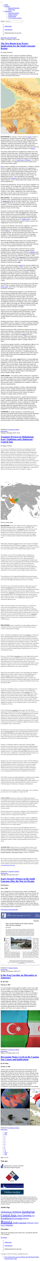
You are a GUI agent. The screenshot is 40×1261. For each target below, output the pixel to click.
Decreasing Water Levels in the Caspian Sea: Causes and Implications (20, 1058)
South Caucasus (20, 1223)
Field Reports (12, 16)
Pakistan (26, 1218)
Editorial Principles (13, 8)
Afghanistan (6, 1212)
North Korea (20, 160)
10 (5, 1151)
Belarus (28, 160)
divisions (14, 178)
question (21, 265)
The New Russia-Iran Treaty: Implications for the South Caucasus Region (18, 46)
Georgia (27, 1215)
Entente (33, 148)
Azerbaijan (28, 1211)
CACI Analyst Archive (15, 18)
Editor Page (11, 9)
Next (5, 1152)
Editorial (6, 6)
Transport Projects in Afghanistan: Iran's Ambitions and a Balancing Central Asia (17, 439)
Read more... (4, 431)
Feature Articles (12, 14)
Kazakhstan (6, 1218)
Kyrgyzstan (17, 1218)
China (20, 1215)
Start (5, 1132)
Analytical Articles (13, 13)
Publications (8, 11)
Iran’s (2, 166)
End (5, 1154)
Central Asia (9, 1215)
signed (29, 137)
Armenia (17, 1211)
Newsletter (4, 1237)
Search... (3, 21)
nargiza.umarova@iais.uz (8, 865)
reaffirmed (32, 252)
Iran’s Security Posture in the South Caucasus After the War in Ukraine (18, 880)
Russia (7, 1222)
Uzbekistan (9, 1225)
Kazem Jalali (4, 287)
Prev (5, 1134)
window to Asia (26, 219)
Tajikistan (30, 1223)
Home (6, 4)
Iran (33, 1216)
